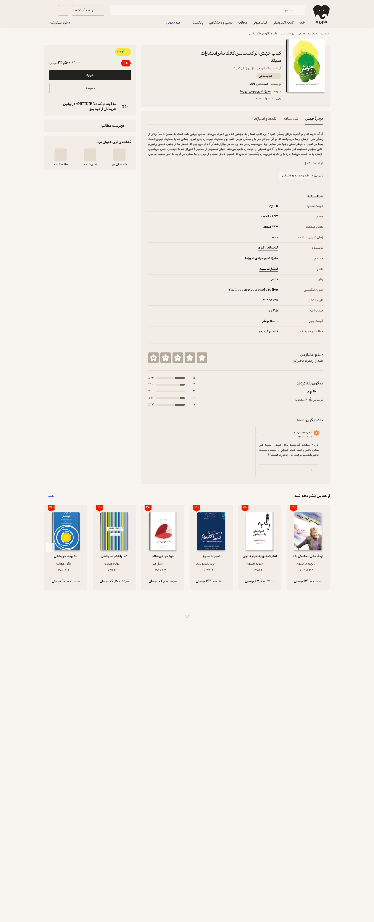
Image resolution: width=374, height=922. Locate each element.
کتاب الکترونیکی (307, 34)
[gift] (171, 99)
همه (51, 496)
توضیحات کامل (313, 163)
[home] (321, 14)
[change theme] (49, 10)
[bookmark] (161, 99)
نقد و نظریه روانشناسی (263, 33)
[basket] (63, 10)
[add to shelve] (119, 155)
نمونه (90, 88)
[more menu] (151, 99)
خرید (90, 75)
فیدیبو (325, 34)
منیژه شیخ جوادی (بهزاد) (255, 91)
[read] (61, 155)
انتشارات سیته (264, 98)
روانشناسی (287, 34)
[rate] (202, 357)
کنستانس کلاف (258, 84)
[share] (182, 99)
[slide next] (50, 547)
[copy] (53, 106)
